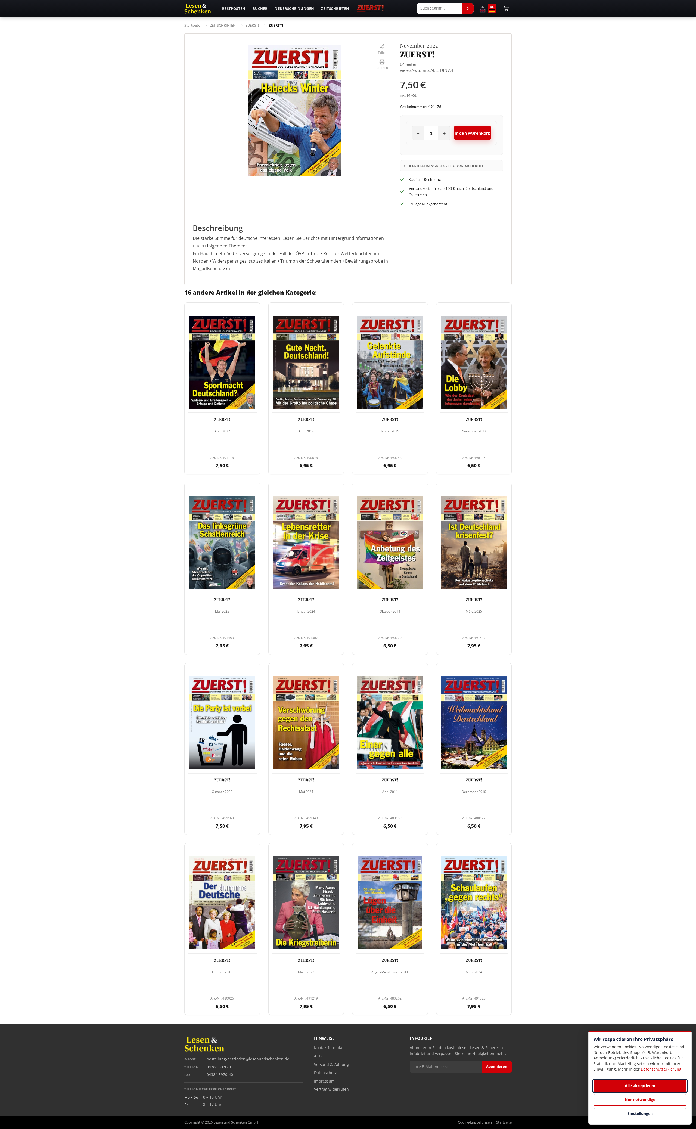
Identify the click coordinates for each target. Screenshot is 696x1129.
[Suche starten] (468, 8)
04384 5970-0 (219, 1067)
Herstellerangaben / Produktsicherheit (446, 166)
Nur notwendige (640, 1099)
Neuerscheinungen (294, 8)
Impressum (324, 1081)
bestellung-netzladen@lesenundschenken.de (248, 1059)
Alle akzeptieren (640, 1085)
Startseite (504, 1122)
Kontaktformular (329, 1047)
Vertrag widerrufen (331, 1089)
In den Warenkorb (473, 132)
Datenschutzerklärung (661, 1069)
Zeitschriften (335, 8)
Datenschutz (325, 1072)
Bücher (260, 8)
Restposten (234, 8)
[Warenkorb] (506, 8)
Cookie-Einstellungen (475, 1122)
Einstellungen (640, 1113)
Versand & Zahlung (331, 1064)
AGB (318, 1056)
